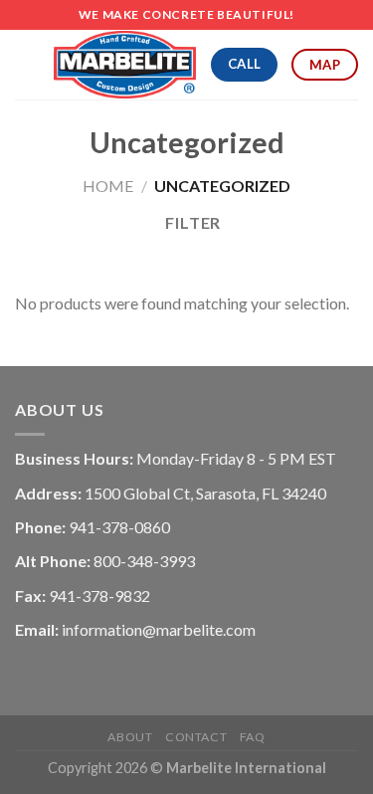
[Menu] (27, 64)
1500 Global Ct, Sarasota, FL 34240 (205, 493)
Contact (196, 736)
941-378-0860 (119, 526)
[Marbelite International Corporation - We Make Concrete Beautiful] (125, 65)
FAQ (253, 736)
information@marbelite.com (159, 629)
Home (108, 185)
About (129, 736)
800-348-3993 (144, 560)
